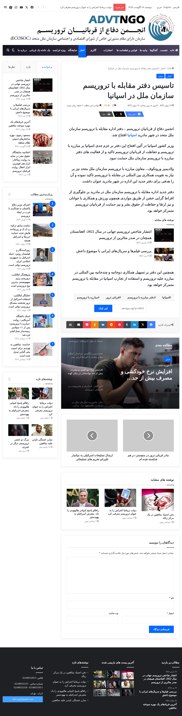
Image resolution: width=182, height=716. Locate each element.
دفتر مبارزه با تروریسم (140, 297)
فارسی (175, 7)
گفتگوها (154, 50)
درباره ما (22, 50)
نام (171, 598)
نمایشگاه (72, 50)
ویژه (160, 76)
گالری (93, 50)
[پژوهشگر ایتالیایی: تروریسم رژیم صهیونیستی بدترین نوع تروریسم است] (42, 279)
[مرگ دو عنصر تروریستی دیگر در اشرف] (18, 430)
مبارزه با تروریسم (87, 297)
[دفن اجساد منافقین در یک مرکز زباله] (158, 500)
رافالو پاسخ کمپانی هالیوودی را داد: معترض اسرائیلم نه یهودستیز (81, 7)
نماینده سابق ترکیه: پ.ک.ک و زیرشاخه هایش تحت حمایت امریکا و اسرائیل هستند (20, 233)
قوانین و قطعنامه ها (127, 50)
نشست (164, 50)
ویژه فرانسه (59, 50)
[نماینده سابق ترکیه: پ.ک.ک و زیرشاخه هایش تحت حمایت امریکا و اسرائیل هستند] (42, 230)
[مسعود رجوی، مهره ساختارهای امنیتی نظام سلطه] (42, 140)
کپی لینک (103, 308)
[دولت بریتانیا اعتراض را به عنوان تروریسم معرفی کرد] (120, 498)
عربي (159, 7)
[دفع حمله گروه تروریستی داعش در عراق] (100, 684)
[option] (120, 373)
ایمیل (170, 613)
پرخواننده (47, 66)
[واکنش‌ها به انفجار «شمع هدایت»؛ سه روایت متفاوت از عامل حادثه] (114, 692)
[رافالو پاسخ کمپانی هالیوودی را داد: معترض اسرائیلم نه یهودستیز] (83, 498)
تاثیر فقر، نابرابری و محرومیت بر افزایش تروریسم (149, 374)
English (167, 7)
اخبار (82, 50)
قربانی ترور (112, 297)
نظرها (11, 66)
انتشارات (108, 50)
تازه (28, 66)
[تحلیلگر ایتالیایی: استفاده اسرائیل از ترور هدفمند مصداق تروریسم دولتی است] (42, 300)
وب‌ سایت (113, 613)
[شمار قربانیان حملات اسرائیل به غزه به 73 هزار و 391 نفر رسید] (100, 692)
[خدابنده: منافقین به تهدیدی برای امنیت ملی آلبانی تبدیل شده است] (42, 349)
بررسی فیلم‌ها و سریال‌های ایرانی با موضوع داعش (114, 251)
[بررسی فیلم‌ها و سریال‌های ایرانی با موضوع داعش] (164, 254)
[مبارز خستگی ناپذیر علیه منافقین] (42, 430)
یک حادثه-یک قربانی (39, 50)
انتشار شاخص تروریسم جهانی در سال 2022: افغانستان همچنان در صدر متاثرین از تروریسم (19, 88)
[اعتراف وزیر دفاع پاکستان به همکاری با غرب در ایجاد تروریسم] (42, 209)
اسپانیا (132, 135)
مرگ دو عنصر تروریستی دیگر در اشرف (19, 443)
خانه (172, 50)
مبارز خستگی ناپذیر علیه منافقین (69, 700)
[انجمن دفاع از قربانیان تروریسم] (91, 28)
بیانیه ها (143, 50)
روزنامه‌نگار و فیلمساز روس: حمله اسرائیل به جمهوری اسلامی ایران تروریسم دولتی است (19, 257)
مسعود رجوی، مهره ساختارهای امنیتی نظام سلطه (20, 139)
